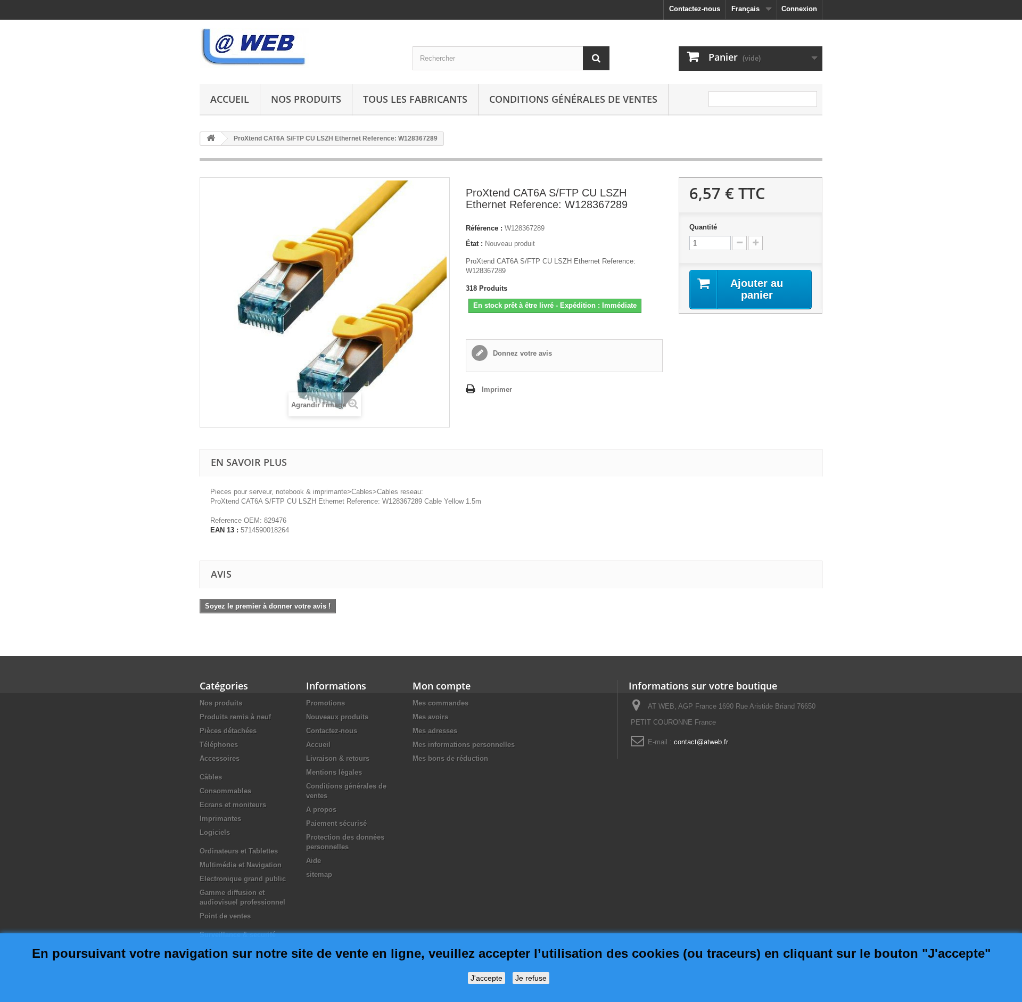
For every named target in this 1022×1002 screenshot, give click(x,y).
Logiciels (215, 832)
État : (474, 244)
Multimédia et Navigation (241, 865)
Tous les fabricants (415, 99)
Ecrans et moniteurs (233, 805)
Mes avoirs (430, 717)
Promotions (325, 703)
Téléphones (219, 745)
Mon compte (442, 685)
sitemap (319, 874)
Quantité (703, 227)
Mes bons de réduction (450, 758)
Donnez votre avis (521, 353)
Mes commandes (440, 703)
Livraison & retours (337, 758)
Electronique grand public (243, 879)
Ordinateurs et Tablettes (239, 851)
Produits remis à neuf (235, 717)
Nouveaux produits (337, 717)
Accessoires (220, 758)
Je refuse (531, 978)
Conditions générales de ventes (573, 99)
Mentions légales (334, 772)
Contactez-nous (694, 9)
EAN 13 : (224, 530)
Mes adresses (435, 731)
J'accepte (486, 978)
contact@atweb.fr (701, 742)
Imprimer (497, 389)
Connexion (799, 9)
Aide (313, 861)
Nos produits (306, 99)
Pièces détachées (228, 731)
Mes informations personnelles (464, 745)
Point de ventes (225, 916)
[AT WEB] (298, 48)
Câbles (211, 777)
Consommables (225, 791)
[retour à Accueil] (211, 138)
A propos (321, 810)
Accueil (229, 99)
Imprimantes (220, 819)
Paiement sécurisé (336, 823)
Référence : (484, 228)
